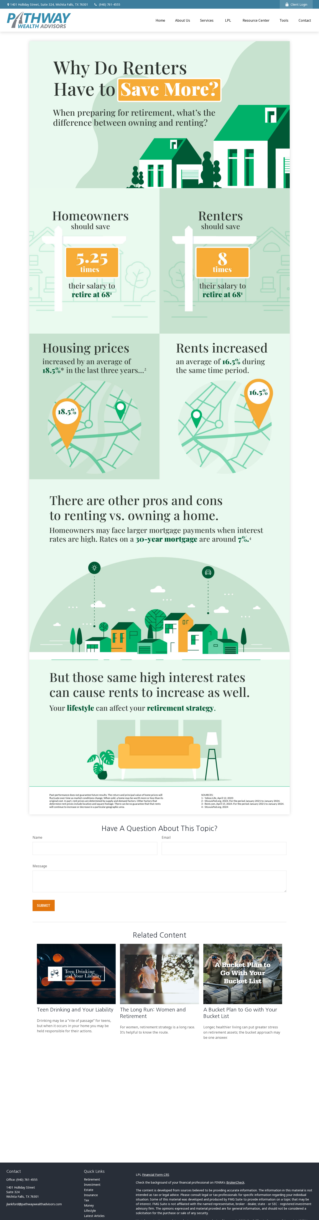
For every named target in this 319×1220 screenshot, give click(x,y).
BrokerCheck (235, 1182)
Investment (92, 1184)
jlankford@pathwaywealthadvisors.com (34, 1204)
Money (89, 1205)
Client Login (299, 4)
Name (37, 837)
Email (166, 837)
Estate (88, 1190)
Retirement (92, 1179)
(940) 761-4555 (109, 4)
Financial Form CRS (155, 1175)
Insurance (91, 1195)
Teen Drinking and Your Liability (75, 1009)
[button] (160, 20)
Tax (86, 1200)
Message (40, 866)
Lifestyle (90, 1211)
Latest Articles (94, 1216)
